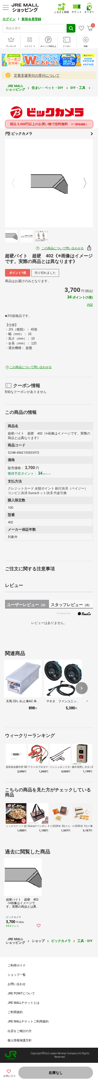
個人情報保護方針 (20, 1040)
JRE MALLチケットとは (23, 1003)
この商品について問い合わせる (62, 248)
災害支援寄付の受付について (37, 75)
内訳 (90, 305)
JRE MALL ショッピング (15, 87)
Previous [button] (16, 183)
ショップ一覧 (17, 975)
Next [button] (82, 183)
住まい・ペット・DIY (48, 88)
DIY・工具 (78, 88)
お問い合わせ (17, 984)
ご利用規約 (15, 1012)
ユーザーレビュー (27, 604)
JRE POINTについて (21, 993)
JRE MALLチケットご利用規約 (28, 1021)
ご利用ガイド (17, 965)
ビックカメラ (21, 133)
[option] (49, 183)
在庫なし (56, 1073)
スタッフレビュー (71, 604)
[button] (81, 688)
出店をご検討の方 (20, 1031)
